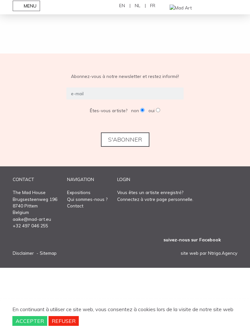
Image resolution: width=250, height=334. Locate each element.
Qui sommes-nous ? (87, 199)
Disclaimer (23, 253)
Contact (75, 205)
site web (190, 253)
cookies (147, 309)
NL (137, 5)
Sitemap (48, 253)
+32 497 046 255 (30, 225)
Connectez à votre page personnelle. (155, 199)
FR (152, 5)
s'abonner (125, 139)
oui (152, 110)
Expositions (78, 192)
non (135, 110)
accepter (30, 321)
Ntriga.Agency (222, 253)
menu (29, 5)
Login (123, 179)
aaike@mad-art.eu (32, 219)
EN (122, 5)
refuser (64, 321)
